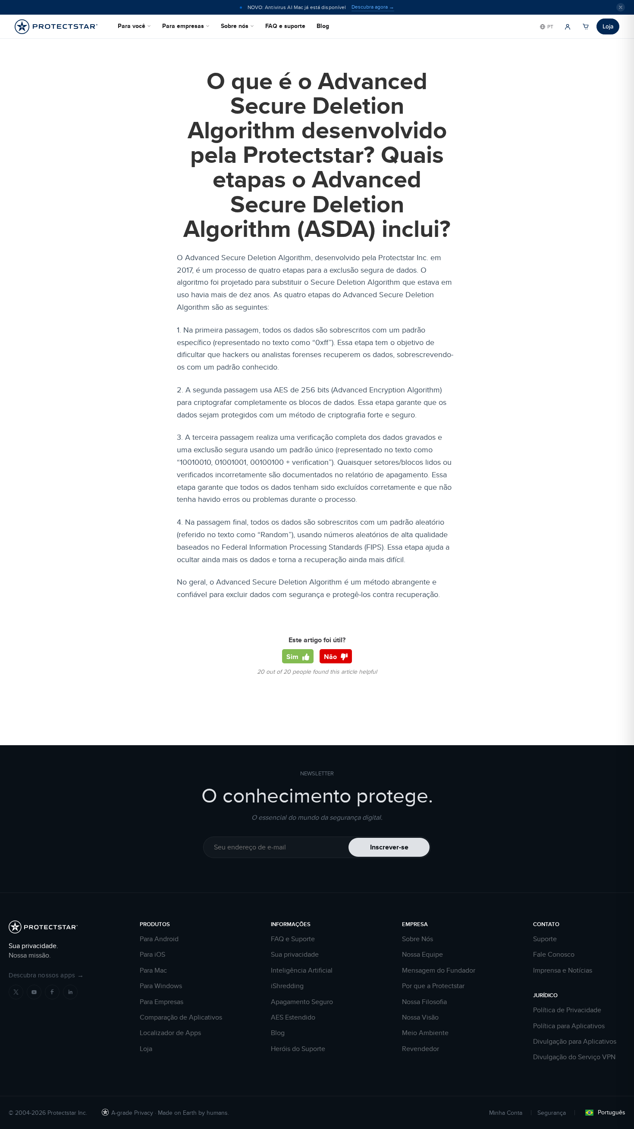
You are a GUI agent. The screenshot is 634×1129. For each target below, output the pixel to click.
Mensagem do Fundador (438, 970)
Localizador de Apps (170, 1033)
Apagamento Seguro (302, 1002)
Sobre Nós (417, 939)
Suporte (545, 939)
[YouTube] (34, 992)
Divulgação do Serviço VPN (574, 1057)
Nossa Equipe (422, 954)
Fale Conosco (553, 954)
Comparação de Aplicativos (181, 1017)
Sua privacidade (295, 954)
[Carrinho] (585, 26)
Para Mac (153, 970)
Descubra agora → (373, 6)
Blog (323, 26)
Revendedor (420, 1049)
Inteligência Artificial (302, 970)
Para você (131, 26)
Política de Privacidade (567, 1010)
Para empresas (183, 26)
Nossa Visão (420, 1017)
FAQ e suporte (285, 26)
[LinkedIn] (70, 992)
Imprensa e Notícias (562, 970)
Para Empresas (161, 1002)
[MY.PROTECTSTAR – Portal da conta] (567, 26)
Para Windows (161, 986)
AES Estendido (293, 1017)
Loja (608, 26)
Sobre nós (234, 26)
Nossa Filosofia (424, 1002)
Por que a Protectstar (433, 986)
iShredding (287, 986)
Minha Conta (505, 1112)
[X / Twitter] (16, 992)
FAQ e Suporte (293, 939)
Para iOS (152, 954)
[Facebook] (52, 992)
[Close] (620, 7)
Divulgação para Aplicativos (574, 1041)
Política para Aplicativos (569, 1026)
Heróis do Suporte (298, 1049)
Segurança (551, 1112)
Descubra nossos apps (46, 975)
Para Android (159, 939)
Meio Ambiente (425, 1033)
